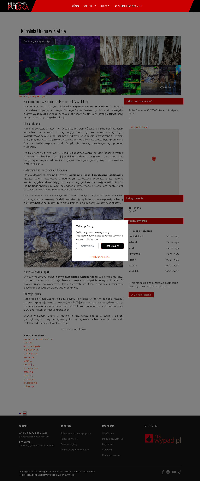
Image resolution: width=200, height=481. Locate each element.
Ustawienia (87, 246)
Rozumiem (112, 246)
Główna (75, 6)
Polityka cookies (100, 257)
